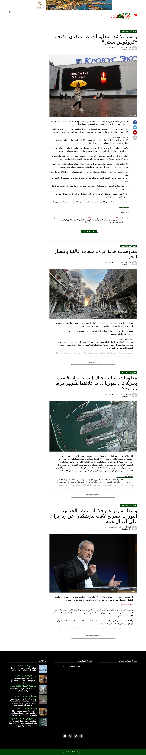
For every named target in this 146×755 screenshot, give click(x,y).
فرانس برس (124, 207)
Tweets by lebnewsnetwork (73, 666)
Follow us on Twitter (120, 137)
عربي (77, 742)
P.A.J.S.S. (125, 49)
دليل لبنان (70, 742)
